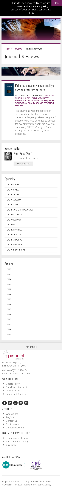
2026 (9, 269)
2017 (9, 314)
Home (9, 49)
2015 (9, 324)
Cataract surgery (40, 98)
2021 (9, 294)
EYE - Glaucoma (14, 200)
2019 (9, 304)
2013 (9, 334)
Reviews (18, 49)
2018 (9, 309)
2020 (9, 299)
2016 (9, 319)
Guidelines (11, 445)
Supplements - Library (17, 441)
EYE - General (13, 195)
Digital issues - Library (17, 438)
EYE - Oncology (14, 220)
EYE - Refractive (14, 240)
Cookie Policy (13, 383)
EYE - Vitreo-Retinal (16, 250)
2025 (9, 274)
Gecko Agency (43, 484)
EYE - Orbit (12, 225)
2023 (9, 284)
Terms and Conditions (17, 394)
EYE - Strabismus (14, 245)
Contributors (12, 424)
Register (10, 417)
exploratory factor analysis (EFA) (31, 101)
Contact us (11, 420)
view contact (23, 164)
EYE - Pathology (14, 235)
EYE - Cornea (13, 190)
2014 (9, 329)
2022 (9, 289)
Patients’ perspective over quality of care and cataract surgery (35, 87)
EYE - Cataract (13, 185)
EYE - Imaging (13, 205)
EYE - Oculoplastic (15, 215)
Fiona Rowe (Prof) (23, 153)
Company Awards (15, 427)
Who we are (12, 414)
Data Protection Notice (17, 387)
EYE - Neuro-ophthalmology (20, 210)
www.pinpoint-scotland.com (16, 373)
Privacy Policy (13, 390)
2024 (9, 279)
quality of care (35, 103)
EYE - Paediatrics (14, 230)
